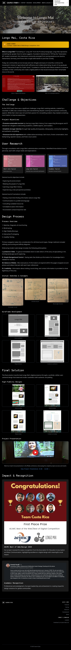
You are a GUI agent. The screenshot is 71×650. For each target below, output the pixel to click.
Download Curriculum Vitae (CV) (61, 622)
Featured (67, 604)
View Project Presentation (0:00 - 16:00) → (35, 469)
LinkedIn (48, 2)
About (67, 614)
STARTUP (23, 2)
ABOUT (43, 2)
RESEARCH (29, 2)
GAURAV (10, 3)
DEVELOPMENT (37, 2)
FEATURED (17, 2)
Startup (67, 607)
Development (65, 612)
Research (66, 609)
